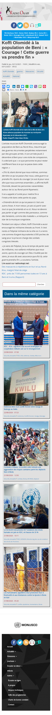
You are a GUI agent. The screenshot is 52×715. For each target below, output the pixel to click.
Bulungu (42, 416)
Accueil (10, 646)
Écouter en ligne (14, 680)
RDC (18, 356)
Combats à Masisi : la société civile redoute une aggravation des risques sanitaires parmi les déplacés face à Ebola (24, 469)
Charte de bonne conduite (18, 700)
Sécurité (40, 71)
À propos (11, 685)
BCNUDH (23, 539)
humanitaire (34, 604)
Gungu (37, 416)
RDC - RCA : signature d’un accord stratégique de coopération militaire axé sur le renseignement (23, 347)
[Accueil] (21, 11)
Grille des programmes (17, 695)
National (16, 76)
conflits (19, 604)
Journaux (11, 661)
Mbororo (38, 356)
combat (19, 479)
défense (26, 356)
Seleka (32, 356)
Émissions (11, 656)
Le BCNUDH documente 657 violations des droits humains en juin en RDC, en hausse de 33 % (23, 531)
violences (20, 416)
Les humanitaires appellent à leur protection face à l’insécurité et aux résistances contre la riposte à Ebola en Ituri (25, 595)
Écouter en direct (14, 666)
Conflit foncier (29, 416)
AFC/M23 (30, 479)
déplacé (36, 479)
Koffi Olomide (8, 71)
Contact (11, 704)
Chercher (40, 284)
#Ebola (10, 671)
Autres (10, 675)
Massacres (30, 71)
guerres (20, 71)
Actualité (6, 76)
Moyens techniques (15, 690)
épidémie (26, 604)
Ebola (25, 479)
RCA (22, 356)
